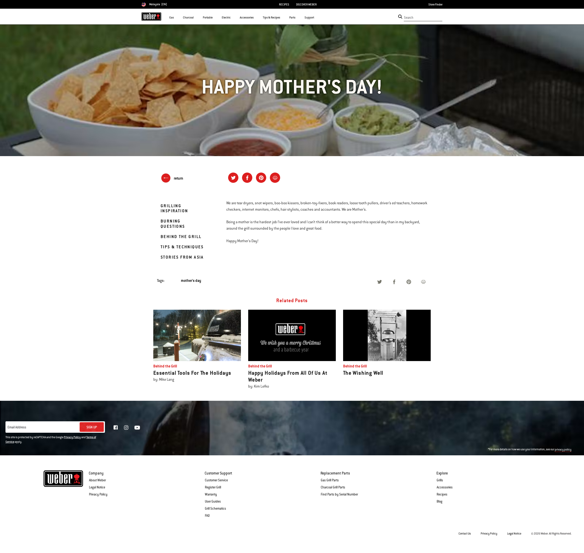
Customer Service (216, 480)
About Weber (97, 480)
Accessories (445, 487)
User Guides (213, 501)
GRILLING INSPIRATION (174, 208)
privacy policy (563, 449)
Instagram (126, 427)
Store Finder (435, 4)
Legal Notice (97, 487)
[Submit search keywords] (400, 16)
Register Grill (213, 487)
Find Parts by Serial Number (339, 494)
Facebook (115, 427)
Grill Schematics (215, 508)
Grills (440, 480)
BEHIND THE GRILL (181, 236)
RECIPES (284, 4)
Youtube (137, 427)
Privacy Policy (72, 437)
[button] (176, 17)
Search (408, 18)
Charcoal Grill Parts (333, 487)
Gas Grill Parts (330, 480)
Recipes (442, 494)
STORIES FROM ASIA (182, 257)
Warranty (211, 494)
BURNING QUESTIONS (173, 223)
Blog (439, 501)
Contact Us (465, 533)
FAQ (207, 516)
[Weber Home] (151, 16)
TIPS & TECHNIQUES (182, 246)
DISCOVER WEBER (306, 4)
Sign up (91, 427)
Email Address (17, 427)
